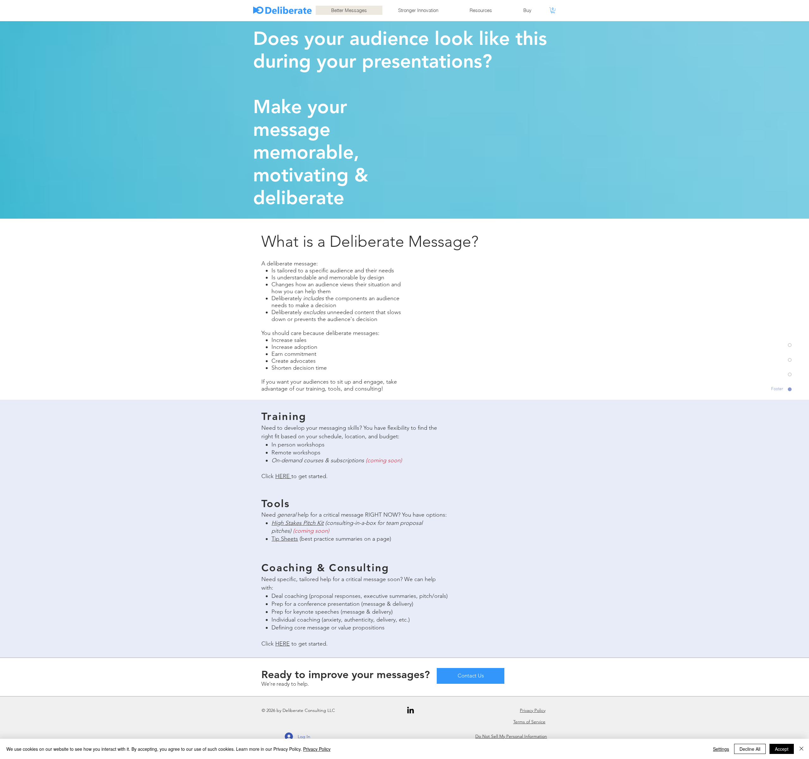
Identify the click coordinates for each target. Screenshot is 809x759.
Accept (781, 749)
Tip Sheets (284, 538)
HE (279, 476)
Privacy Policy (532, 710)
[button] (553, 10)
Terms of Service (529, 722)
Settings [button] (721, 749)
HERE (282, 643)
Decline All (749, 749)
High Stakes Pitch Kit (297, 522)
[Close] (801, 749)
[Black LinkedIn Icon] (410, 710)
